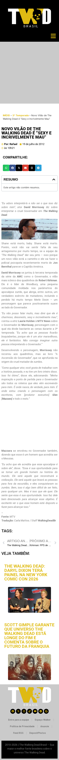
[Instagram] (23, 711)
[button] (6, 168)
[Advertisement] (29, 72)
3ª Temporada (20, 115)
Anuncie (44, 726)
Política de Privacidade (22, 726)
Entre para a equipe (18, 719)
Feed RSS (18, 733)
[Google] (46, 711)
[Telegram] (40, 711)
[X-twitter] (18, 711)
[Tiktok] (29, 711)
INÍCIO (6, 115)
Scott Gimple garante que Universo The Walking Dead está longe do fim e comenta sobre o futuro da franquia (29, 635)
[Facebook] (12, 711)
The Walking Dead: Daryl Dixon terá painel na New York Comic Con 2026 (25, 572)
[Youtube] (35, 711)
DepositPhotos (37, 733)
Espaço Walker (43, 719)
